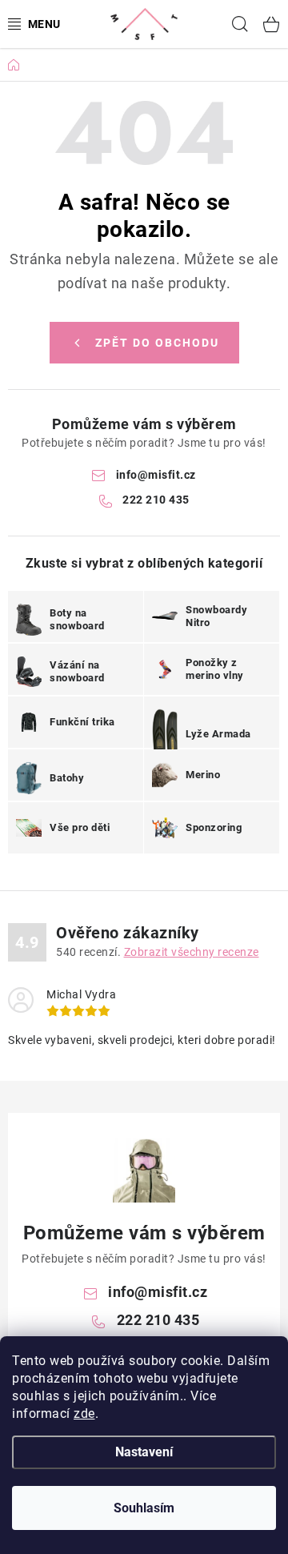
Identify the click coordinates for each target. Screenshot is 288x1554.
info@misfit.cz (156, 474)
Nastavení (144, 1452)
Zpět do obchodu (157, 342)
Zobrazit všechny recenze (191, 952)
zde (84, 1413)
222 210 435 (156, 499)
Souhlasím (144, 1508)
